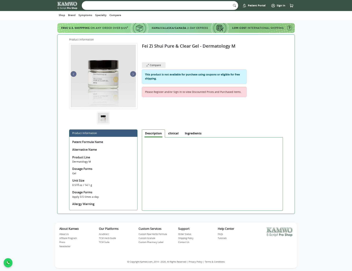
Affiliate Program (68, 238)
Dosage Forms (82, 169)
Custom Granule (147, 238)
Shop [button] (62, 15)
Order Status (184, 234)
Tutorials (222, 238)
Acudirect (104, 234)
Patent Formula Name (87, 142)
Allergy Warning (83, 204)
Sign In (280, 5)
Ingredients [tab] (193, 133)
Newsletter (65, 246)
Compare (115, 15)
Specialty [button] (101, 15)
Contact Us (183, 242)
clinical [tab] (173, 133)
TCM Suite (104, 242)
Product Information (81, 39)
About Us (64, 234)
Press (62, 242)
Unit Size (78, 181)
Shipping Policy (185, 238)
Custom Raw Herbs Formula (153, 234)
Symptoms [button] (85, 15)
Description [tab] (153, 133)
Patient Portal (256, 5)
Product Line (81, 157)
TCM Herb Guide (107, 238)
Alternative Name (84, 150)
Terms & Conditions (215, 261)
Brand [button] (72, 15)
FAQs (220, 234)
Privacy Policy (195, 261)
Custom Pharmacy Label (151, 242)
